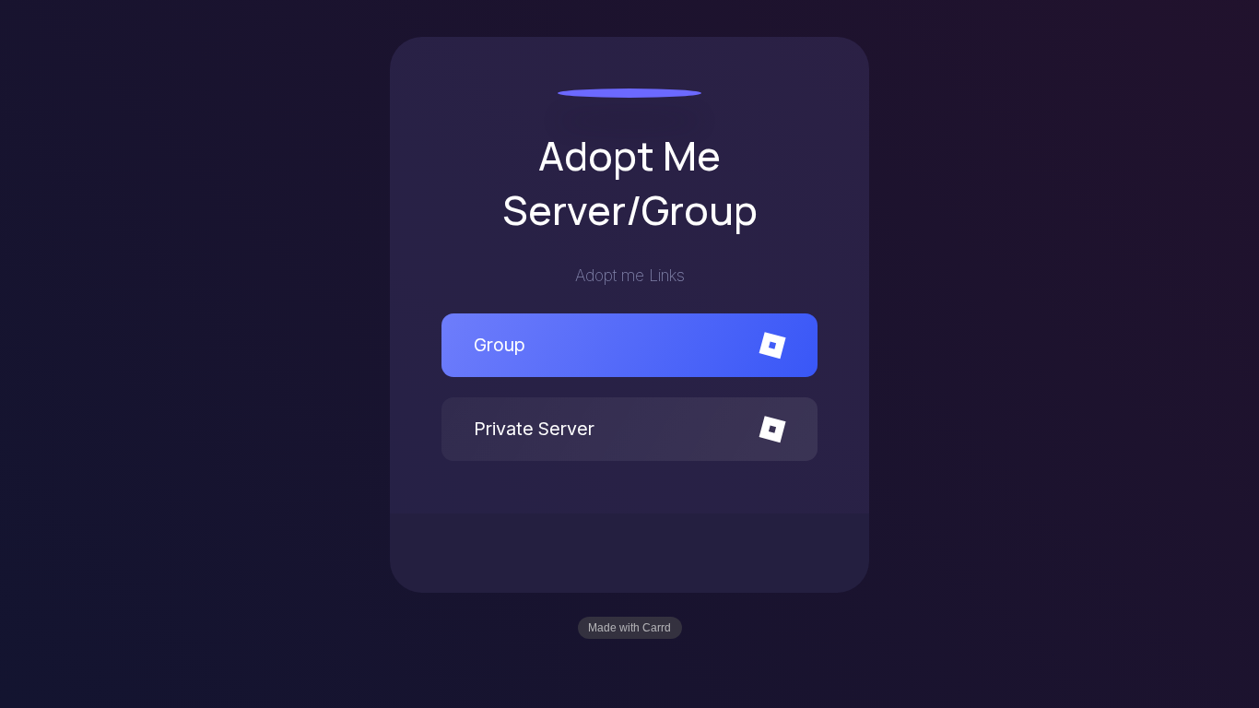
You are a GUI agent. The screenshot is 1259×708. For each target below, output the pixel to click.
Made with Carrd (629, 627)
